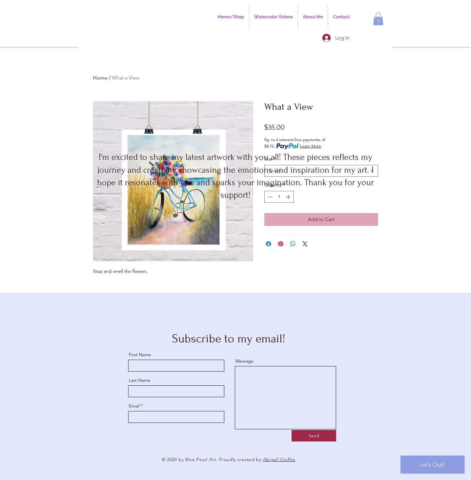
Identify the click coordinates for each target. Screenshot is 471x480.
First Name (140, 354)
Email (134, 406)
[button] (378, 19)
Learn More (310, 146)
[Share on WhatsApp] (293, 244)
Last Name (139, 380)
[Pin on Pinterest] (281, 244)
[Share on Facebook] (268, 244)
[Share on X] (305, 244)
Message (244, 361)
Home (100, 78)
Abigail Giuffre (279, 459)
